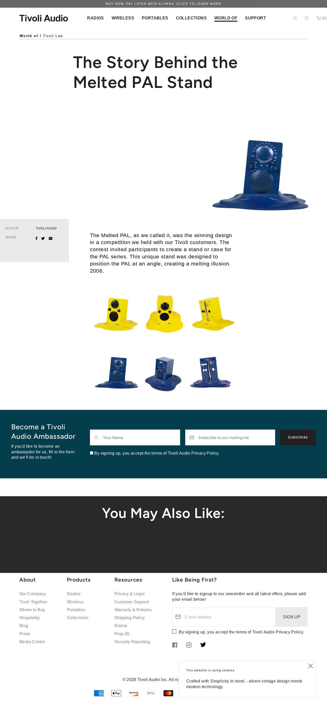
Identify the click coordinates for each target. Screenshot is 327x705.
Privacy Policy (289, 632)
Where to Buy (32, 610)
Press (24, 634)
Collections (77, 618)
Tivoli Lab (53, 36)
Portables (76, 610)
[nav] (95, 18)
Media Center (32, 642)
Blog (23, 625)
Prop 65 (122, 634)
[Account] (295, 18)
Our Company (32, 594)
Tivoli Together (33, 602)
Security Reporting (132, 642)
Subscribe (298, 437)
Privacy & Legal (129, 594)
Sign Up (291, 617)
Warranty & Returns (132, 610)
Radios (73, 594)
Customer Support (131, 602)
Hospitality (29, 618)
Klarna (120, 625)
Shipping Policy (129, 618)
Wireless (75, 602)
